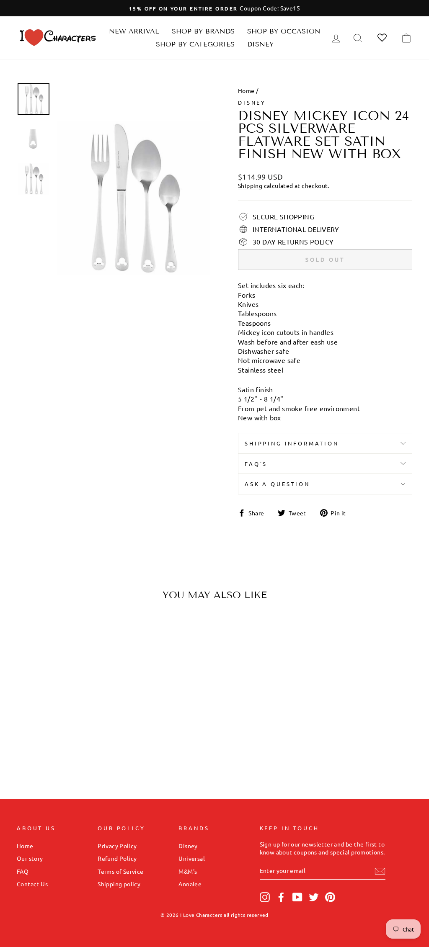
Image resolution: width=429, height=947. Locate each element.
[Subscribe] (380, 870)
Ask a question (277, 483)
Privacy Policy (117, 845)
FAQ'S (256, 463)
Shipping (250, 185)
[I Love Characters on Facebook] (281, 897)
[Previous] (30, 672)
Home (246, 90)
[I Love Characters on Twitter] (314, 897)
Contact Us (32, 884)
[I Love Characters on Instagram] (265, 897)
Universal (191, 858)
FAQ (22, 871)
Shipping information (292, 443)
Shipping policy (119, 884)
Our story (30, 858)
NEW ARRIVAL (134, 31)
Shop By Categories (195, 44)
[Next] (95, 672)
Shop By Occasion (283, 31)
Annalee (190, 884)
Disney (260, 44)
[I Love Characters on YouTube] (297, 897)
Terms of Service (120, 871)
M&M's (187, 871)
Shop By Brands (203, 31)
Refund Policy (117, 858)
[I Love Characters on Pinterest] (330, 897)
